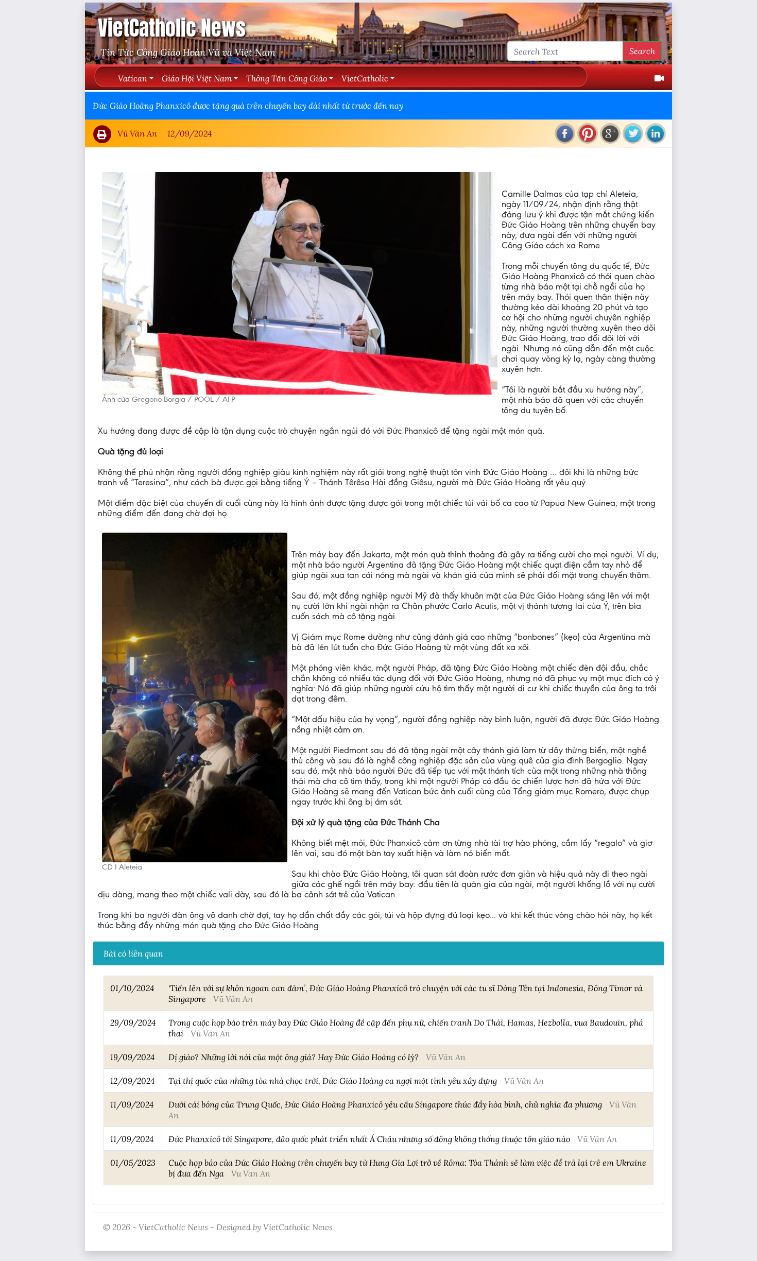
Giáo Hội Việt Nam (197, 78)
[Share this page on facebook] (565, 133)
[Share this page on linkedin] (655, 133)
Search (642, 50)
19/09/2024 (132, 1056)
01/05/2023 (133, 1162)
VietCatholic (364, 78)
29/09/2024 (133, 1022)
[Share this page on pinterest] (587, 133)
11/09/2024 (131, 1104)
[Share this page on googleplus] (610, 133)
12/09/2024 (132, 1080)
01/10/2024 (132, 987)
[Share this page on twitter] (633, 133)
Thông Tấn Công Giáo (286, 78)
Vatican (132, 78)
